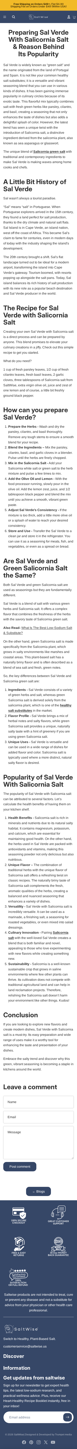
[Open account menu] (69, 16)
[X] (45, 1442)
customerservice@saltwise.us (25, 1346)
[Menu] (4, 17)
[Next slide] (71, 5)
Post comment (19, 1166)
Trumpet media (63, 1434)
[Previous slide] (6, 5)
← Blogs (38, 1191)
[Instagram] (38, 1442)
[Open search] (13, 16)
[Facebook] (24, 1442)
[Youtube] (53, 1442)
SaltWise (19, 1434)
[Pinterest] (31, 1442)
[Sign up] (67, 1417)
